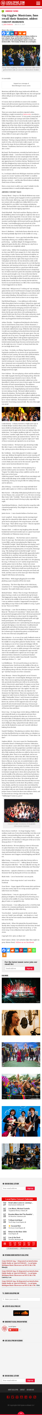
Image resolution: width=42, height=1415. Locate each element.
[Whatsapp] (34, 950)
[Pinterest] (16, 33)
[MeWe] (25, 950)
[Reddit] (24, 33)
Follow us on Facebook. (25, 942)
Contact (22, 1390)
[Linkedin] (12, 33)
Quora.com (27, 114)
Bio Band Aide (30, 1390)
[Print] (20, 33)
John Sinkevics (8, 24)
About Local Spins (13, 1390)
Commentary (8, 11)
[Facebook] (4, 33)
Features (15, 11)
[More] (4, 955)
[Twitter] (8, 33)
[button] (38, 3)
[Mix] (29, 950)
